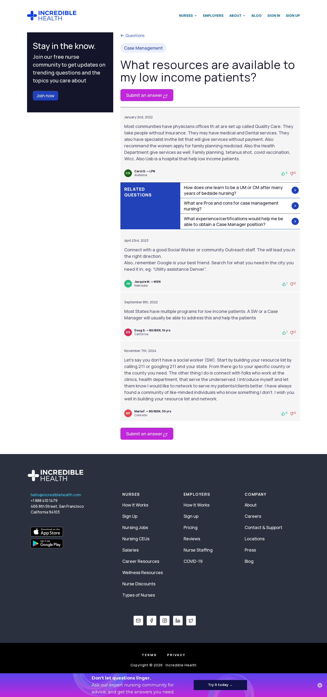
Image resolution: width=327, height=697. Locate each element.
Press (250, 550)
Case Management (143, 48)
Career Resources (140, 561)
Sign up (191, 516)
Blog (257, 15)
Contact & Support (263, 527)
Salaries (130, 550)
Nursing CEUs (135, 538)
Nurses (186, 15)
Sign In (273, 15)
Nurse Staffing (198, 550)
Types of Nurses (138, 595)
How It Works (135, 505)
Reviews (192, 538)
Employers (213, 15)
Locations (255, 538)
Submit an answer (144, 95)
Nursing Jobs (135, 527)
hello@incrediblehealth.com (56, 494)
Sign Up (293, 15)
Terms (149, 655)
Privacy (176, 655)
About (235, 15)
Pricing (190, 527)
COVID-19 (193, 561)
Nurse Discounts (138, 584)
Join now (45, 95)
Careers (253, 516)
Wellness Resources (142, 572)
